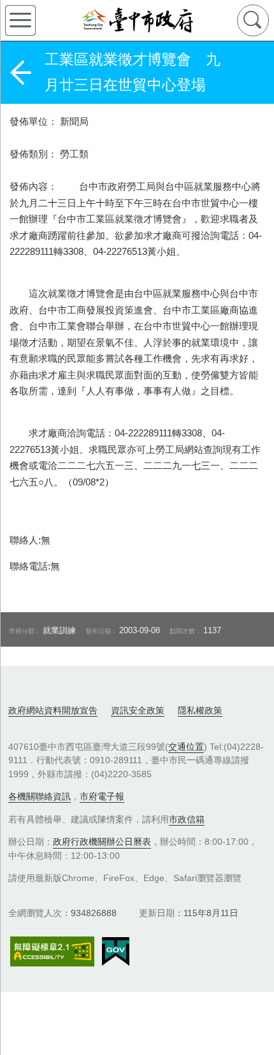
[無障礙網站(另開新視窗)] (52, 951)
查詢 (253, 20)
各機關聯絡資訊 (39, 796)
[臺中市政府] (137, 20)
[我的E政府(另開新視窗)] (115, 951)
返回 (20, 72)
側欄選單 (20, 20)
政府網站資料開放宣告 (52, 710)
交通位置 (186, 747)
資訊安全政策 (137, 710)
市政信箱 (187, 819)
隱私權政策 (200, 710)
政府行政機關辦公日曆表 (102, 841)
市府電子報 (102, 796)
